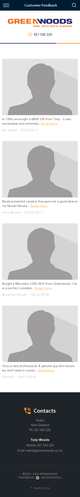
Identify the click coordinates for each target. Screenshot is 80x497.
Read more (49, 123)
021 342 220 (43, 34)
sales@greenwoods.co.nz (44, 450)
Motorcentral (51, 477)
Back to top (42, 488)
